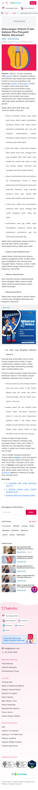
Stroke (32, 526)
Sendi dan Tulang (13, 39)
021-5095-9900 (9, 652)
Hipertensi (24, 530)
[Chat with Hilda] (34, 589)
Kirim (31, 512)
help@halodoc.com (11, 648)
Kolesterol (15, 530)
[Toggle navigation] (3, 3)
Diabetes (16, 526)
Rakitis (4, 39)
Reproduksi (21, 535)
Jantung (24, 526)
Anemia (4, 535)
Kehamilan (5, 530)
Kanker (12, 535)
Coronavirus (6, 526)
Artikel (14, 13)
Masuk (33, 3)
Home (6, 13)
